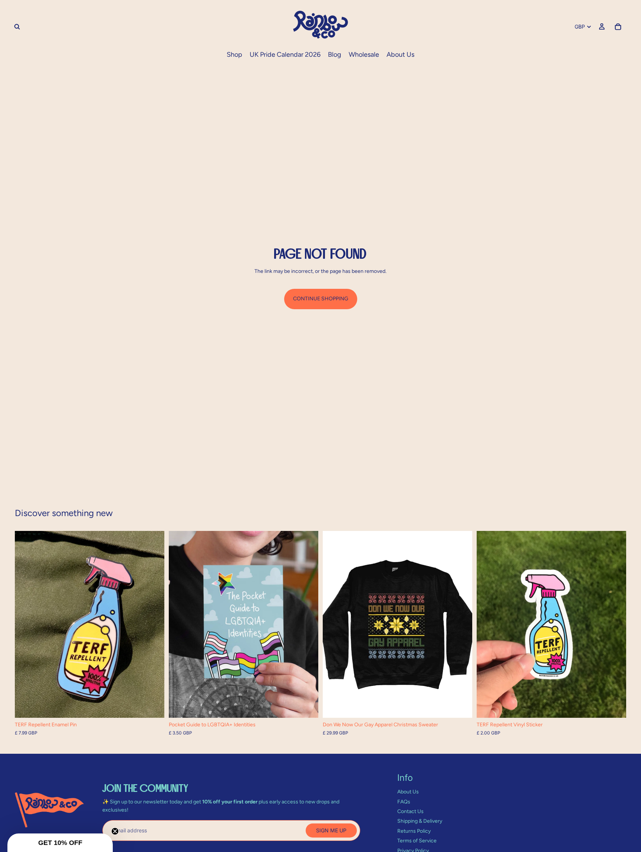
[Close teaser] (115, 831)
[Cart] (618, 27)
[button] (60, 842)
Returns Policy (414, 831)
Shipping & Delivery (419, 821)
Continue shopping (320, 298)
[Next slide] (153, 624)
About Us (408, 792)
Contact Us (410, 811)
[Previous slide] (26, 624)
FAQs (403, 802)
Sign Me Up (331, 830)
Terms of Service (417, 841)
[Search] (17, 27)
